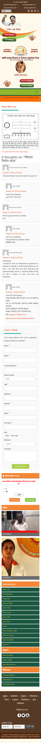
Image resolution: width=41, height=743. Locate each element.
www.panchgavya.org (9, 4)
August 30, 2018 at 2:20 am (15, 234)
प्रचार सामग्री (6, 622)
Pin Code (8, 423)
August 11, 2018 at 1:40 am (12, 212)
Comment (7, 449)
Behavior (7, 440)
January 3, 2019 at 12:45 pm (12, 172)
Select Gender (9, 375)
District (7, 403)
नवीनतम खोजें (6, 599)
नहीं (6, 492)
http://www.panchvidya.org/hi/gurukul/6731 (20, 318)
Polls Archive (15, 500)
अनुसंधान (15, 700)
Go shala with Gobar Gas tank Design (15, 152)
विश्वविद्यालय (25, 700)
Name (6, 346)
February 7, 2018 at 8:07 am (15, 292)
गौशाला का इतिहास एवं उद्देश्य (10, 631)
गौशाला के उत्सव (7, 612)
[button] (4, 523)
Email (6, 356)
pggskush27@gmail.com (18, 314)
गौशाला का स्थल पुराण (8, 635)
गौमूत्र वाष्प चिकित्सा (8, 603)
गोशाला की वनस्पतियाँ (8, 640)
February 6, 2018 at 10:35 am (13, 257)
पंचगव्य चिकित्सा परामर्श (8, 684)
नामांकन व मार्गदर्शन (7, 660)
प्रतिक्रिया (20, 703)
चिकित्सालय (33, 696)
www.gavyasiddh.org (29, 4)
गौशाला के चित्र (7, 608)
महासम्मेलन (14, 696)
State (6, 413)
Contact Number (10, 366)
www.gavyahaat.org (30, 7)
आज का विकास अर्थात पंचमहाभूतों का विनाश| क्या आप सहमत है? (18, 482)
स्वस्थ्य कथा (6, 644)
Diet (5, 432)
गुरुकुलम (23, 696)
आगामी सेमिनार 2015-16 (9, 664)
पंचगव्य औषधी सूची (7, 594)
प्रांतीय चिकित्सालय (7, 680)
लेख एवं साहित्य (6, 617)
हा (6, 489)
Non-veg (15, 435)
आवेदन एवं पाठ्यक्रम (8, 655)
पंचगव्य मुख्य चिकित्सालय (9, 675)
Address (7, 394)
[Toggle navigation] (36, 92)
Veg (7, 435)
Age (6, 384)
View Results (30, 500)
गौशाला (6, 700)
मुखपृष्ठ (5, 696)
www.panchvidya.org (10, 7)
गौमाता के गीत (6, 589)
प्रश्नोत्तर (5, 626)
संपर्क (34, 700)
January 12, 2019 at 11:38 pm (16, 191)
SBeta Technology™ (34, 736)
